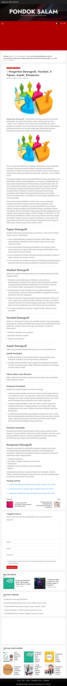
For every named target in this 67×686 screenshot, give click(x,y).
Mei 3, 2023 (20, 586)
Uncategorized (16, 68)
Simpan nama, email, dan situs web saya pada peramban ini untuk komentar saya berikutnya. (32, 562)
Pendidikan (9, 68)
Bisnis (23, 680)
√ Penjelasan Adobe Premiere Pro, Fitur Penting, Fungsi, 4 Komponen (39, 583)
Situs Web (10, 555)
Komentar (10, 520)
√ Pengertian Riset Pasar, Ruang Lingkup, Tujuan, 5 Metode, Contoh (24, 606)
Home (19, 680)
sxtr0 (9, 78)
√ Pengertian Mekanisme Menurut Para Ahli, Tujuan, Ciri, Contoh (32, 484)
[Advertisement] (33, 38)
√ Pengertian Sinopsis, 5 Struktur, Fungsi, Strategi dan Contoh (22, 610)
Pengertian (46, 680)
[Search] (61, 23)
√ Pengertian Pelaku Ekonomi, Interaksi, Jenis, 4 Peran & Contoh (31, 493)
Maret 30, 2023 (17, 78)
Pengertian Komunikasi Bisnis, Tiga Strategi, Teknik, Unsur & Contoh (8, 583)
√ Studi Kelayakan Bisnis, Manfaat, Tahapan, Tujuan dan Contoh (23, 613)
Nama (9, 542)
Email (9, 548)
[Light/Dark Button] (57, 23)
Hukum (28, 680)
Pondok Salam (33, 11)
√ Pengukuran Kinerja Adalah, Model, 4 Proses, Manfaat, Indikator (49, 669)
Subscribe (64, 23)
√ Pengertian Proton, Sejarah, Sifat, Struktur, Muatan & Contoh (30, 489)
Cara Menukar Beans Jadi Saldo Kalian (15, 599)
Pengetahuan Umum (36, 680)
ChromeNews (39, 684)
